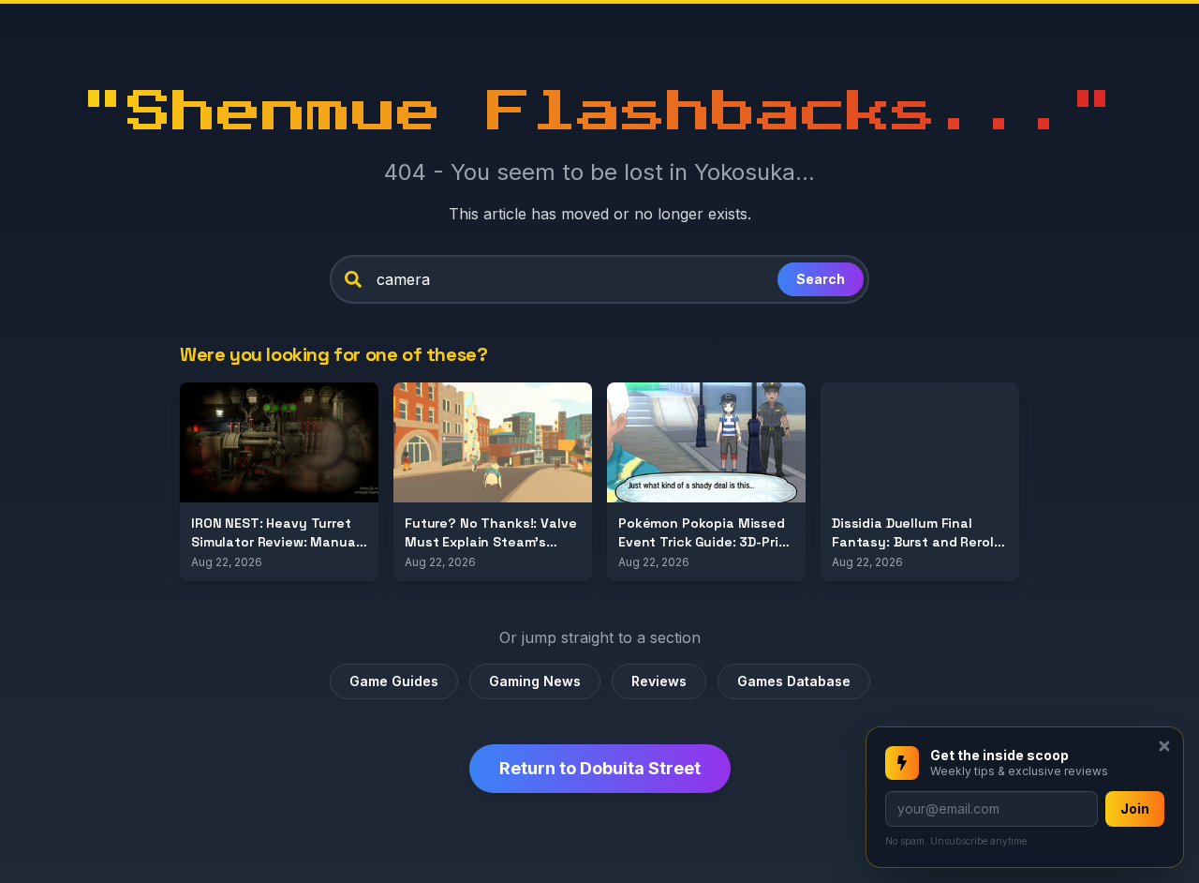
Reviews (659, 681)
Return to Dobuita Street (600, 768)
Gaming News (535, 681)
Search (820, 279)
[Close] (1164, 746)
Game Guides (393, 681)
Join (1134, 808)
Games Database (794, 681)
